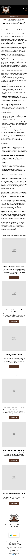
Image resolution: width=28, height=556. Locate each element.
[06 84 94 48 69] (24, 8)
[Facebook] (26, 8)
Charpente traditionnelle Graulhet (14, 310)
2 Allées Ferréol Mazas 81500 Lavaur (14, 524)
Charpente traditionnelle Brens (14, 266)
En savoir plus (14, 277)
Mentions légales (14, 550)
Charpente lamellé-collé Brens (14, 547)
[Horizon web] (13, 554)
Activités (5, 542)
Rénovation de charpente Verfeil (14, 493)
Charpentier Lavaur (12, 542)
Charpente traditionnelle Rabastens (14, 355)
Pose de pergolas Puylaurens (14, 543)
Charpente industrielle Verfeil (14, 407)
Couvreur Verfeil (21, 542)
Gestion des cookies (14, 553)
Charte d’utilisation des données (14, 552)
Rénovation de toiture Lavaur (14, 548)
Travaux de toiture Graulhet (14, 544)
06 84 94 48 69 (14, 527)
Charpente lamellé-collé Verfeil (14, 450)
